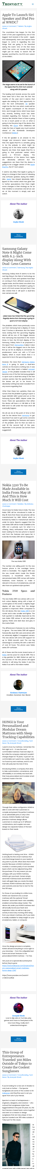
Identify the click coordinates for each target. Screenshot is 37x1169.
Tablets (20, 26)
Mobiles (20, 504)
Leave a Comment (9, 26)
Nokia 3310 (25, 611)
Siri (26, 104)
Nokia (4, 655)
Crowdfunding (23, 741)
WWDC (14, 133)
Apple (9, 179)
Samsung (21, 268)
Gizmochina (19, 345)
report (15, 126)
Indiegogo (6, 1093)
